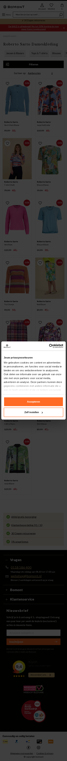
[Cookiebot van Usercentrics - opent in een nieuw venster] (49, 346)
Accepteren (33, 401)
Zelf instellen (31, 412)
